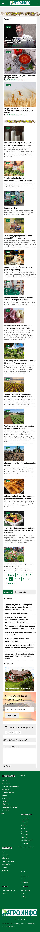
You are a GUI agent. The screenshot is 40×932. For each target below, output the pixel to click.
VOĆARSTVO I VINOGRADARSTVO (10, 786)
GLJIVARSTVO (5, 810)
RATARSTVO (5, 780)
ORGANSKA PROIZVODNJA (27, 847)
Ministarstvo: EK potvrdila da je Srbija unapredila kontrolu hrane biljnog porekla (19, 656)
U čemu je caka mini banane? (16, 613)
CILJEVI (22, 894)
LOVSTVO (4, 867)
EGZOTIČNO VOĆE (6, 789)
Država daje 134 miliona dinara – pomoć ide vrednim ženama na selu (19, 362)
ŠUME (3, 852)
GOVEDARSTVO (25, 819)
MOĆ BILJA (4, 894)
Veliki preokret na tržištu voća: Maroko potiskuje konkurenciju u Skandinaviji (20, 627)
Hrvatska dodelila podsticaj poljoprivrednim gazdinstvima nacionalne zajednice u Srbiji (16, 619)
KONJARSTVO (24, 831)
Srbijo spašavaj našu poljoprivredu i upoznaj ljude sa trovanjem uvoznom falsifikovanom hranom (19, 40)
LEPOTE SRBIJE (24, 882)
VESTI (2, 814)
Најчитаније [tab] (20, 592)
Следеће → (10, 583)
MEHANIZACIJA (5, 871)
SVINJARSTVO (24, 822)
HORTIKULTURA (6, 798)
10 (28, 579)
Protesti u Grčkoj (10, 208)
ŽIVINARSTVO (24, 834)
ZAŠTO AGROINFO (25, 891)
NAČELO (23, 897)
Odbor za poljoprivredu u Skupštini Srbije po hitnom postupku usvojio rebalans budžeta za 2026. (18, 607)
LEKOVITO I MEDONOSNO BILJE (10, 807)
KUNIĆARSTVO (24, 843)
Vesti (8, 52)
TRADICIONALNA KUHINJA (8, 891)
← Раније (10, 575)
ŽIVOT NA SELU (25, 876)
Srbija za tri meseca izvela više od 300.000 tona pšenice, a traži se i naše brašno (18, 110)
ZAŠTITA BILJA (5, 804)
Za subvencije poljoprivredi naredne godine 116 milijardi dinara (18, 237)
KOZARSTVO (24, 828)
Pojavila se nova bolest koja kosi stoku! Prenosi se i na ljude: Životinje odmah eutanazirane (20, 647)
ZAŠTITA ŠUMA (5, 858)
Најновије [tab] (8, 592)
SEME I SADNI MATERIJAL (8, 861)
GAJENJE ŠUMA (5, 855)
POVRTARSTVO (6, 783)
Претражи (12, 715)
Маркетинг (30, 924)
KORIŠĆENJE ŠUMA (6, 864)
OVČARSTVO (24, 825)
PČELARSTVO (24, 837)
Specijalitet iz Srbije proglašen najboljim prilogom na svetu (19, 77)
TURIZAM (23, 879)
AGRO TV (22, 775)
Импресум (4, 926)
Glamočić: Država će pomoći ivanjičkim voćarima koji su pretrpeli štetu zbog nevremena (19, 530)
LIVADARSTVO (5, 801)
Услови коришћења (19, 924)
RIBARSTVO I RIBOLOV (26, 840)
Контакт (11, 926)
